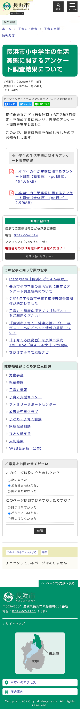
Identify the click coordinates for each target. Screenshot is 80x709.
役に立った (19, 480)
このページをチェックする (22, 552)
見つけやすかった (24, 507)
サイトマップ (15, 623)
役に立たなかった (24, 491)
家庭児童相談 (20, 426)
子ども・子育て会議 (25, 419)
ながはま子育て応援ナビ (29, 352)
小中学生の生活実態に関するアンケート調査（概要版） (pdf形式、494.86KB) (44, 176)
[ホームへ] (15, 8)
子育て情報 (18, 389)
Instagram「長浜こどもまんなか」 (38, 279)
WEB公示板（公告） (26, 448)
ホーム (7, 28)
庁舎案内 (17, 691)
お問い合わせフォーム (40, 256)
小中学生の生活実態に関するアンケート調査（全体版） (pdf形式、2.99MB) (44, 197)
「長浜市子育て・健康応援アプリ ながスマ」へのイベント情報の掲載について (40, 327)
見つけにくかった (24, 518)
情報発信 (8, 35)
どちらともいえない (25, 485)
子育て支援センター (25, 397)
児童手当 (16, 375)
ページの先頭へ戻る (60, 583)
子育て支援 (52, 28)
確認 (40, 530)
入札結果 (16, 441)
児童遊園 (16, 382)
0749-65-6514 (26, 235)
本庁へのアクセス (23, 682)
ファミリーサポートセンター (32, 404)
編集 (44, 552)
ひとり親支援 (20, 433)
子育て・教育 (28, 28)
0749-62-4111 (24, 611)
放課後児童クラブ (23, 411)
